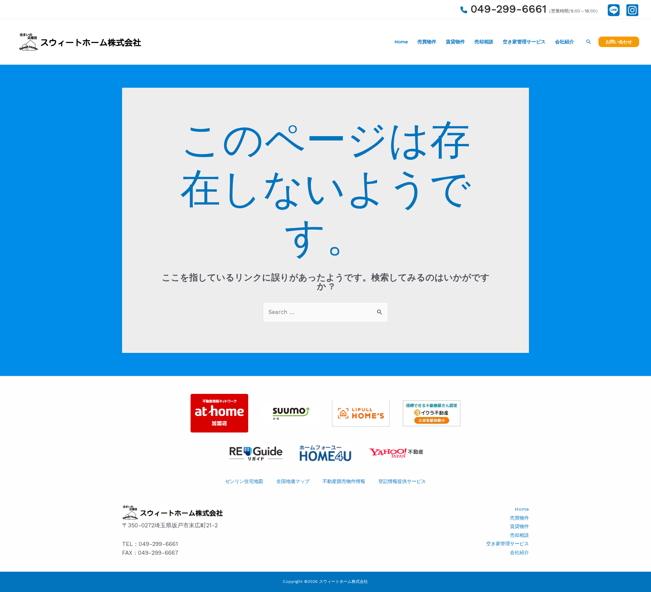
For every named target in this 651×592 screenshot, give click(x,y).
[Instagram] (632, 10)
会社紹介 (564, 41)
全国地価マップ (293, 481)
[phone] (464, 10)
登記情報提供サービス (402, 481)
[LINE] (613, 10)
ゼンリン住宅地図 (244, 481)
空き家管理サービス (524, 41)
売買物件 (426, 41)
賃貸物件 (455, 41)
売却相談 (483, 41)
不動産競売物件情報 (343, 481)
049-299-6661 (509, 8)
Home (401, 41)
